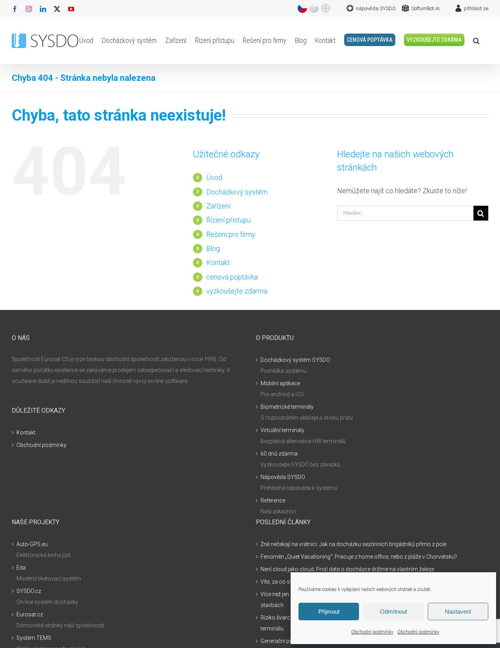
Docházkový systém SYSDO (295, 360)
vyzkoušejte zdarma (236, 291)
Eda (21, 567)
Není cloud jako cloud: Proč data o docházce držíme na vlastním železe (347, 569)
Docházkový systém (237, 192)
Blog (213, 248)
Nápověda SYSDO (283, 477)
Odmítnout (393, 611)
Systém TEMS (33, 638)
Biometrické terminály (287, 407)
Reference (273, 500)
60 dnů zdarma (279, 453)
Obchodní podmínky (372, 632)
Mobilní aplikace (280, 383)
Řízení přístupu (228, 220)
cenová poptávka (232, 277)
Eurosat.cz (29, 614)
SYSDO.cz (28, 591)
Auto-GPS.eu (32, 544)
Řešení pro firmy (230, 234)
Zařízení (218, 206)
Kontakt (218, 262)
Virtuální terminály (282, 430)
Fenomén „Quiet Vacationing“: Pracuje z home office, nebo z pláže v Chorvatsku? (359, 557)
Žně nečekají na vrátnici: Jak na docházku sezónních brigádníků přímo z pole (353, 544)
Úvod (214, 177)
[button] (476, 40)
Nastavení (458, 611)
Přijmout (328, 611)
